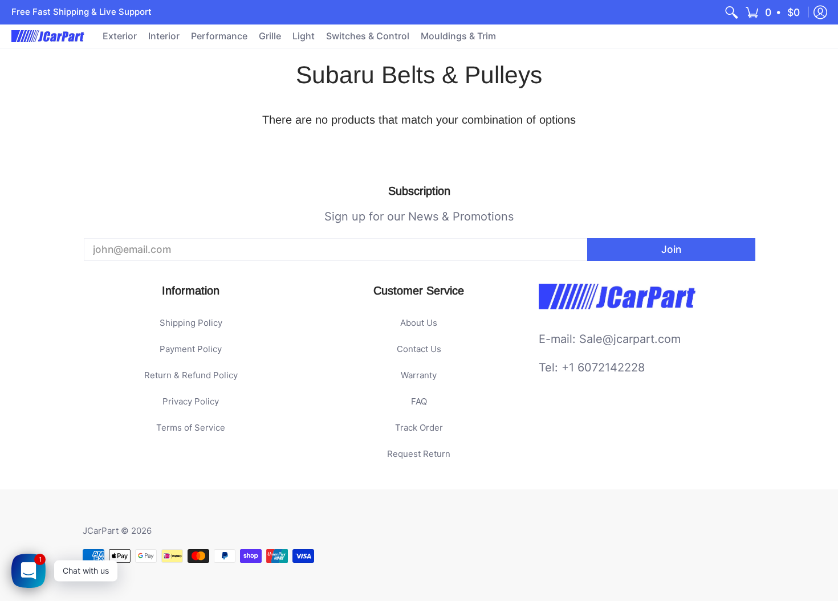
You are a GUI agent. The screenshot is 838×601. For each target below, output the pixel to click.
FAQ (419, 401)
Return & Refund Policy (191, 375)
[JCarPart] (48, 36)
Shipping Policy (191, 322)
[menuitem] (731, 12)
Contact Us (419, 349)
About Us (418, 322)
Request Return (418, 453)
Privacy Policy (190, 401)
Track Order (419, 427)
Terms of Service (190, 427)
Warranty (419, 375)
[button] (773, 12)
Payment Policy (191, 349)
